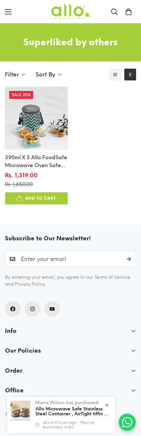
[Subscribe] (129, 259)
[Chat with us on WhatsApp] (127, 422)
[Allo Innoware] (70, 11)
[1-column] (115, 74)
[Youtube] (52, 309)
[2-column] (130, 74)
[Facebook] (13, 309)
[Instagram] (32, 309)
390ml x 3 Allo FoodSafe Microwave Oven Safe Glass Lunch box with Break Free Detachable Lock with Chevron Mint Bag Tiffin (36, 161)
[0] (128, 11)
